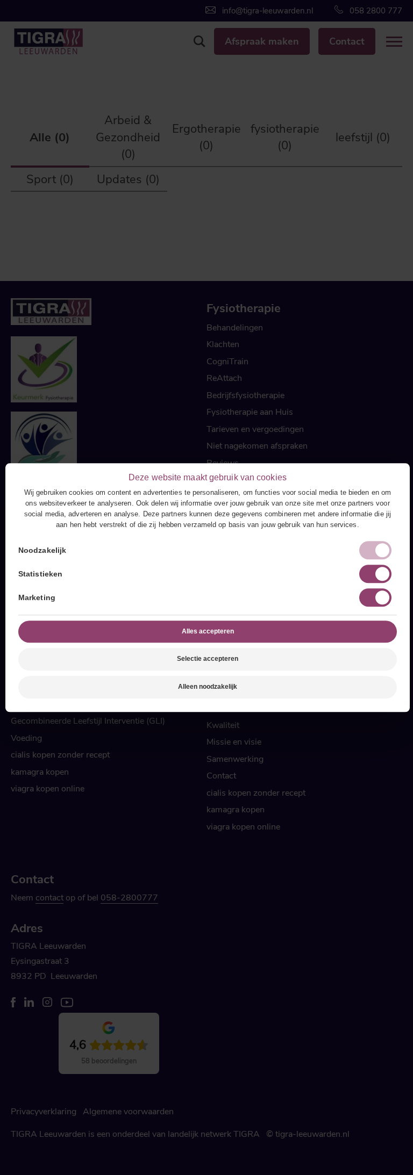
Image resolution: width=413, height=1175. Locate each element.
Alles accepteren (208, 631)
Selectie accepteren (207, 659)
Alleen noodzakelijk (207, 686)
